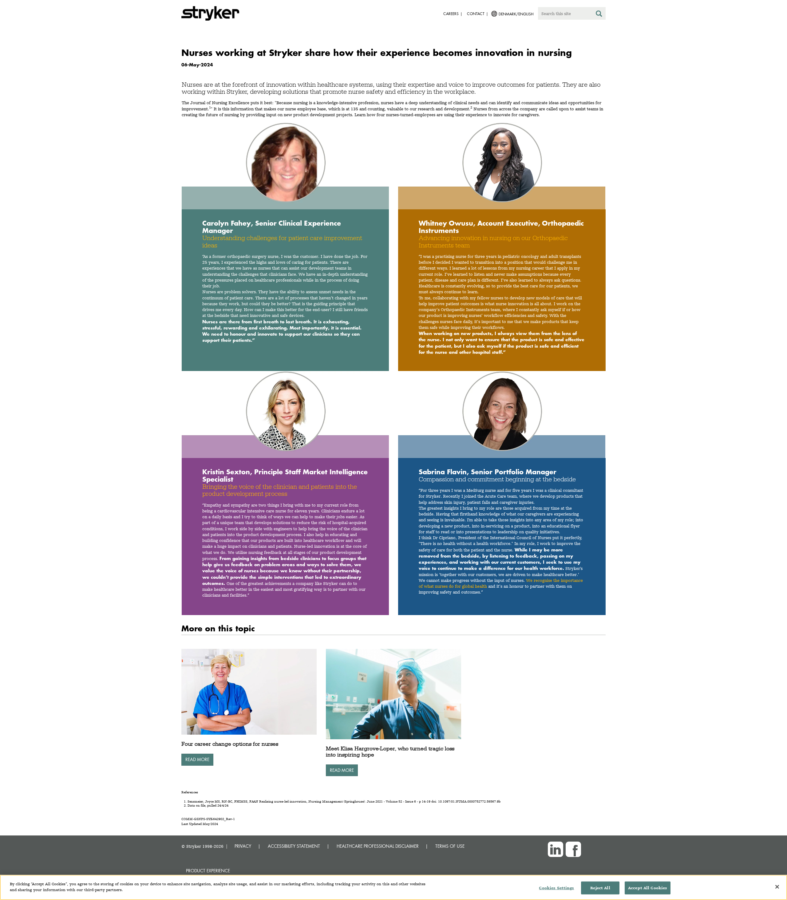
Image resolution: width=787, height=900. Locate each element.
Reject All (600, 888)
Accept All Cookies (647, 888)
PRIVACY (243, 846)
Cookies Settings (556, 888)
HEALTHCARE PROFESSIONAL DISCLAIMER (378, 846)
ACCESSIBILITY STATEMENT (294, 846)
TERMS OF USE (450, 846)
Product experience (208, 871)
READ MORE (197, 759)
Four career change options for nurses (229, 744)
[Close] (777, 887)
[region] (393, 887)
